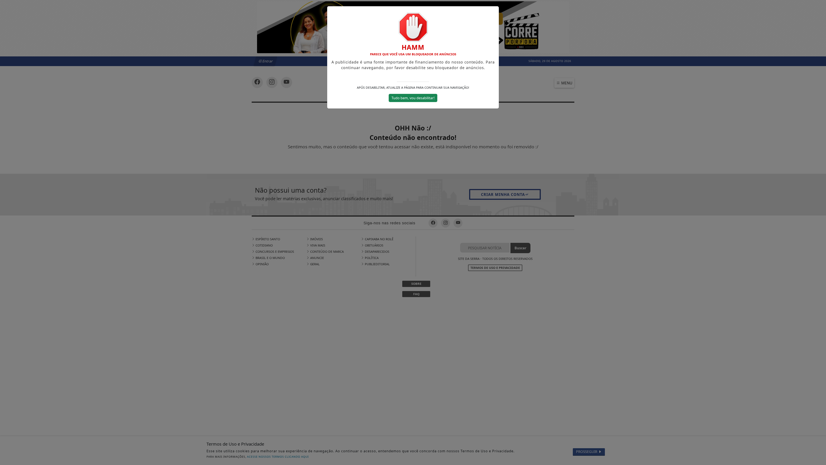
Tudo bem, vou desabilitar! (413, 98)
